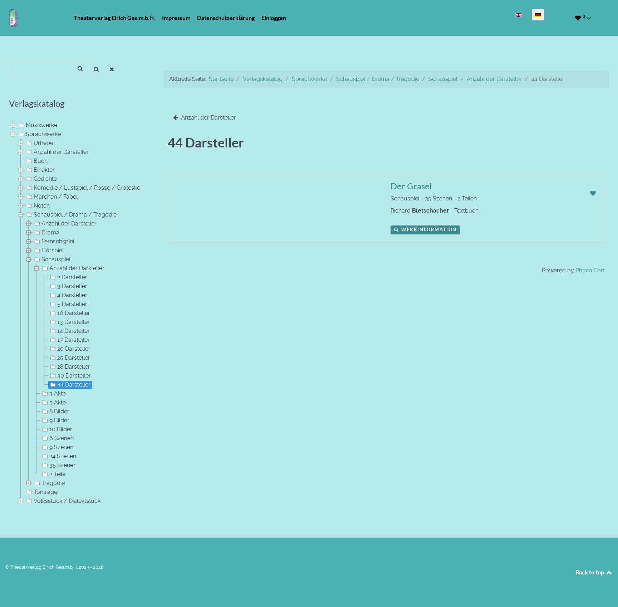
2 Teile (57, 474)
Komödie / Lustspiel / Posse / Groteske (87, 187)
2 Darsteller (72, 277)
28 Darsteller (73, 366)
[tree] (77, 313)
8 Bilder (59, 411)
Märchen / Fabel (56, 196)
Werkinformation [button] (428, 229)
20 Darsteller (73, 348)
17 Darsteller (73, 339)
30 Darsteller (74, 375)
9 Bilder (59, 420)
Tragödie (53, 483)
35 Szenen (63, 465)
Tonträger (46, 492)
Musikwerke (41, 125)
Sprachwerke (43, 134)
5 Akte (57, 402)
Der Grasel (411, 186)
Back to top (590, 572)
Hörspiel (52, 250)
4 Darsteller (72, 295)
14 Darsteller (73, 330)
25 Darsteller (73, 357)
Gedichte (45, 178)
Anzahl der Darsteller (61, 152)
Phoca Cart (590, 270)
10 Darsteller (73, 313)
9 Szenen (61, 447)
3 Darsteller (72, 286)
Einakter (44, 169)
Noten (42, 205)
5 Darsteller (72, 304)
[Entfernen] (112, 69)
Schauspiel (55, 259)
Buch (41, 160)
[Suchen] (96, 69)
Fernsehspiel (57, 241)
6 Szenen (61, 438)
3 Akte (57, 393)
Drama (50, 232)
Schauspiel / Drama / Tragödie (75, 214)
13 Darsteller (73, 322)
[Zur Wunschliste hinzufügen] (593, 193)
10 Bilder (60, 429)
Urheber (44, 143)
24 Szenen (62, 456)
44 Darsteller (73, 384)
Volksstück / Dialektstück (67, 500)
